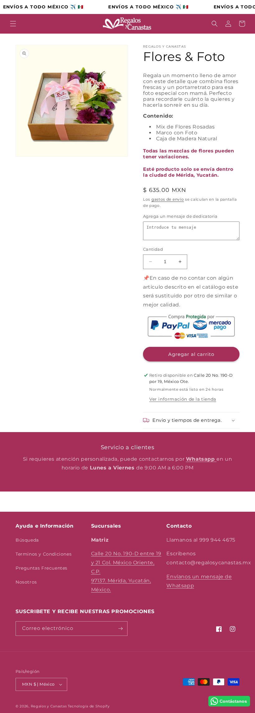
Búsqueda (27, 540)
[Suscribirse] (120, 628)
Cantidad (153, 249)
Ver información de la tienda (182, 399)
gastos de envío (167, 199)
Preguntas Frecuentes (41, 568)
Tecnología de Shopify (89, 706)
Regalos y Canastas (49, 706)
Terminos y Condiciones (44, 554)
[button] (13, 23)
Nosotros (26, 582)
